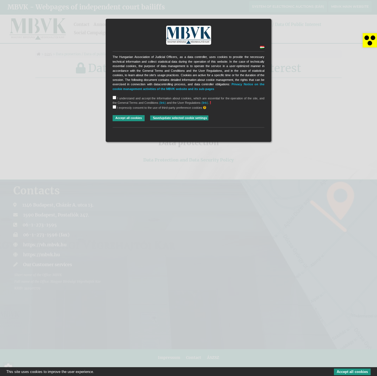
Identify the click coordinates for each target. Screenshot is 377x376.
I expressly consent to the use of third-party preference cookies (159, 107)
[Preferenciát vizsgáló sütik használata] (204, 107)
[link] (370, 40)
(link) (162, 102)
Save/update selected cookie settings (180, 118)
